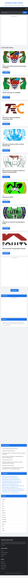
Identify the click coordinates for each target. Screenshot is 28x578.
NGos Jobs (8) (9, 487)
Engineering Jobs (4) (6, 481)
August (3, 499)
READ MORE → (6, 72)
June (3, 503)
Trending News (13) (15, 492)
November (4, 519)
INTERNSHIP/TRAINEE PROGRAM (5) (10, 482)
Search (24, 12)
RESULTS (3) (15, 487)
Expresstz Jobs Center (14, 3)
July (3, 501)
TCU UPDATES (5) (12, 490)
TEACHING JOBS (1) (6, 492)
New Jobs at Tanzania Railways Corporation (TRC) (11, 118)
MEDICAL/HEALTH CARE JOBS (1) (9, 485)
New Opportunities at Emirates (8, 465)
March (3, 510)
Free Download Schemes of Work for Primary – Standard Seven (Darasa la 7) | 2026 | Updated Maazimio (13, 468)
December (4, 517)
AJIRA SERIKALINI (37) (7, 478)
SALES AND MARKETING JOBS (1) (9, 488)
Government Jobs (4, 552)
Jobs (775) (16, 484)
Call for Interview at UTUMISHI (11, 92)
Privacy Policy (3, 565)
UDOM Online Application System (8, 450)
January (3, 515)
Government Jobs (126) (16, 481)
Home (2, 550)
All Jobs (2, 555)
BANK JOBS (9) (15, 478)
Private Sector (3, 554)
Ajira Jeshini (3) (14, 476)
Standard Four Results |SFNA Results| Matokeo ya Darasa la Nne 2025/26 (13, 454)
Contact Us (3, 563)
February (4, 512)
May (3, 506)
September (4, 521)
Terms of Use (3, 566)
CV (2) (11, 479)
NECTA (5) (4, 487)
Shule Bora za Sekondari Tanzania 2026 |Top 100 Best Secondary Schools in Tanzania (12, 463)
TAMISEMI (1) (5, 490)
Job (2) (19, 482)
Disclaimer (3, 568)
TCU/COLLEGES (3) (20, 490)
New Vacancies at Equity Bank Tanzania (14, 248)
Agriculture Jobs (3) (6, 476)
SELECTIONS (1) (20, 488)
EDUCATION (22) (17, 479)
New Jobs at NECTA (7, 197)
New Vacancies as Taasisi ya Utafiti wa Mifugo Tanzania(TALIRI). (13, 171)
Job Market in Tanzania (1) (8, 484)
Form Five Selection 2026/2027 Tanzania (9, 448)
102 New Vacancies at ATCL (7, 459)
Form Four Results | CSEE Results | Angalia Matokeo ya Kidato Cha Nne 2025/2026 (12, 457)
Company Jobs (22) (6, 479)
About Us (3, 561)
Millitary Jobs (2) (20, 485)
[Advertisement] (14, 31)
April (3, 508)
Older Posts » (14, 290)
